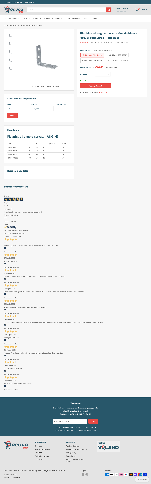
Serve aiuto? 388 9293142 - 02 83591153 (19, 2)
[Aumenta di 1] (108, 74)
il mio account (121, 11)
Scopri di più (103, 92)
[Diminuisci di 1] (97, 74)
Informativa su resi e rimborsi (76, 449)
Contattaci (39, 459)
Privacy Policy (66, 427)
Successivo (17, 236)
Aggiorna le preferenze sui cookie (75, 460)
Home (6, 25)
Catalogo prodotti (10, 18)
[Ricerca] (108, 9)
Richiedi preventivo (73, 18)
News (95, 18)
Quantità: (83, 74)
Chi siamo (26, 18)
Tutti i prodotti (14, 25)
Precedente (8, 236)
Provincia (34, 104)
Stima (12, 116)
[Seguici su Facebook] (83, 474)
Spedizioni (38, 453)
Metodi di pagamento (52, 18)
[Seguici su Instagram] (86, 474)
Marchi (36, 18)
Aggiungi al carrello (96, 86)
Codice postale (60, 104)
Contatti (86, 18)
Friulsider (84, 43)
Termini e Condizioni (73, 446)
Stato (9, 104)
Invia (93, 421)
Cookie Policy (71, 456)
